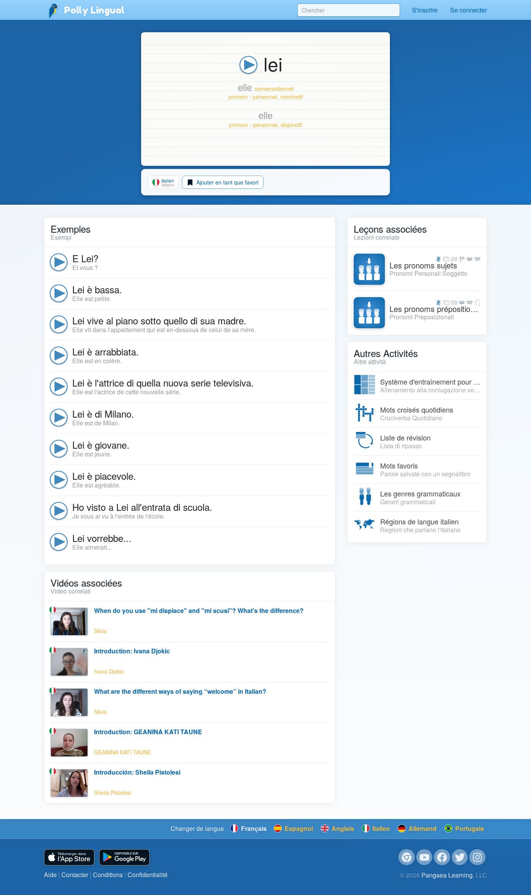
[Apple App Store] (69, 857)
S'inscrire (425, 9)
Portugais (469, 828)
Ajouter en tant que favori (227, 182)
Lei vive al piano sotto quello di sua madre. (159, 320)
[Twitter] (460, 857)
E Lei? (85, 258)
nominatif (291, 96)
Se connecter (468, 9)
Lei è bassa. (97, 289)
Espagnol (298, 828)
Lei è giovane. (100, 444)
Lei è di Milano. (103, 413)
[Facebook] (442, 857)
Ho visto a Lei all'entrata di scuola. (142, 507)
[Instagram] (477, 857)
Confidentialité (148, 874)
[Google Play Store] (124, 857)
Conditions (108, 874)
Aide (50, 874)
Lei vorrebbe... (101, 538)
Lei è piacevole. (104, 475)
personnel (265, 96)
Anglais (342, 828)
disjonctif (291, 124)
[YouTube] (424, 857)
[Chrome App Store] (406, 857)
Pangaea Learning (447, 875)
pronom (238, 96)
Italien (380, 828)
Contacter (74, 874)
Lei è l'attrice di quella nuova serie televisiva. (163, 382)
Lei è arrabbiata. (105, 351)
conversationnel (274, 88)
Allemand (422, 828)
